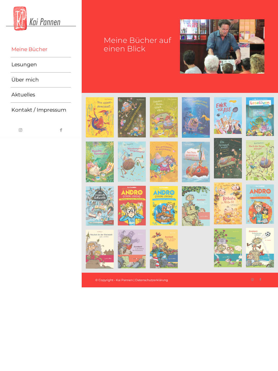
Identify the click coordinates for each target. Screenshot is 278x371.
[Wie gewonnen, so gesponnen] (166, 164)
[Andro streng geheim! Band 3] (166, 207)
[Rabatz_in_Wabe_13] (230, 206)
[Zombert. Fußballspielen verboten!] (262, 250)
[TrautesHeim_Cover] (166, 119)
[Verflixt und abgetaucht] (198, 119)
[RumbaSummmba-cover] (102, 164)
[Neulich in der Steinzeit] (102, 251)
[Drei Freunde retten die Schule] (262, 118)
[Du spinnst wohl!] (230, 160)
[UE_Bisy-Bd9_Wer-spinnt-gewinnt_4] (102, 119)
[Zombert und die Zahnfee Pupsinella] (230, 249)
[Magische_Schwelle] (102, 208)
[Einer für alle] (230, 117)
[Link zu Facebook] (61, 130)
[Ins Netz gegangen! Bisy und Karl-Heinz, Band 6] (198, 164)
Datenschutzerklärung (151, 280)
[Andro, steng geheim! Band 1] (262, 206)
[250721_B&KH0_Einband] (134, 119)
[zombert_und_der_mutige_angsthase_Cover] (198, 208)
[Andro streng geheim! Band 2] (134, 207)
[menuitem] (41, 49)
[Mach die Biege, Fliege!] (262, 162)
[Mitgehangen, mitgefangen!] (134, 164)
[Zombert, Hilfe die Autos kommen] (166, 250)
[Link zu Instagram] (20, 130)
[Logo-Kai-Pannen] (40, 18)
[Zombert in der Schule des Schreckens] (134, 250)
